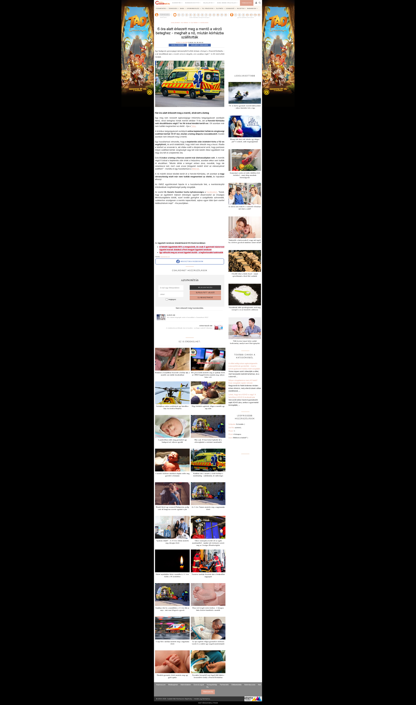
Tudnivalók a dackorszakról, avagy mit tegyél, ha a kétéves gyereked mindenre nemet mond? (244, 241)
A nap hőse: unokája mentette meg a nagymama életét (172, 642)
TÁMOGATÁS (247, 3)
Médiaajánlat (173, 685)
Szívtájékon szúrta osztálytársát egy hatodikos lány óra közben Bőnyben (172, 407)
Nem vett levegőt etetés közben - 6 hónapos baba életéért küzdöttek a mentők (208, 609)
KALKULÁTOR (208, 3)
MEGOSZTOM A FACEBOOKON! (191, 261)
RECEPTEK (241, 8)
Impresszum (161, 685)
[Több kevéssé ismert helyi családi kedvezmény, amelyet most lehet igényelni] (244, 328)
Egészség (204, 22)
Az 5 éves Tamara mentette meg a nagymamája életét (208, 508)
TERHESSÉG (173, 8)
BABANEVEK (251, 8)
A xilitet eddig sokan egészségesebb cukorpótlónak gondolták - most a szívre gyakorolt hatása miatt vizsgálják (244, 366)
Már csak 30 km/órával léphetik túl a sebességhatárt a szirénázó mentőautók (208, 441)
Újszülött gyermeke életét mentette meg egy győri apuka (172, 676)
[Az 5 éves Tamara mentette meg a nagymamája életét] (208, 493)
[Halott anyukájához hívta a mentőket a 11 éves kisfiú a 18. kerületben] (172, 560)
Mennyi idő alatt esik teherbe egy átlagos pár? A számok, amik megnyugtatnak (244, 140)
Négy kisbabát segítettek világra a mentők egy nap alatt (208, 407)
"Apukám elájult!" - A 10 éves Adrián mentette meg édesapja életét (172, 542)
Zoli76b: (235, 427)
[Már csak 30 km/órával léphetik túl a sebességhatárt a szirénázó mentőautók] (208, 426)
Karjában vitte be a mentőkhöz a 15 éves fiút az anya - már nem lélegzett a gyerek (172, 609)
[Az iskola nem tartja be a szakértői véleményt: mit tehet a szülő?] (244, 194)
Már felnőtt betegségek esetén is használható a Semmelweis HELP (187, 317)
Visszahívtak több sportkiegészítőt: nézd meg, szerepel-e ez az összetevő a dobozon (245, 308)
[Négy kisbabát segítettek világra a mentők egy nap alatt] (208, 392)
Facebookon (211, 192)
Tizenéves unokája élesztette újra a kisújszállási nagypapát (208, 575)
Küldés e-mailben (199, 45)
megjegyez (172, 299)
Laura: (238, 438)
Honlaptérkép (212, 685)
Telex (193, 126)
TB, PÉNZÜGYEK (208, 8)
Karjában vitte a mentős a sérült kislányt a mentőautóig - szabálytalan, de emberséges (208, 474)
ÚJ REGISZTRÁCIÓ (205, 297)
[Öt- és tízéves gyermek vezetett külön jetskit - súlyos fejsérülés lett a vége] (244, 93)
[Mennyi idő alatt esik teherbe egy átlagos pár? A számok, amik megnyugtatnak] (244, 126)
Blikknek (195, 169)
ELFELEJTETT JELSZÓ (205, 292)
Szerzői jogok (198, 685)
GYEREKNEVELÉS (193, 8)
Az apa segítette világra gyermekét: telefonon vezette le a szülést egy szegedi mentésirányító (208, 642)
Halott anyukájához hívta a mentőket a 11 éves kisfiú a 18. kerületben (172, 575)
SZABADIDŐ (230, 8)
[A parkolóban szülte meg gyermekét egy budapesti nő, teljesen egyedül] (172, 426)
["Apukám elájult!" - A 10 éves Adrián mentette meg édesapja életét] (172, 527)
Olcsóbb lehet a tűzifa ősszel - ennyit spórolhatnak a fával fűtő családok (245, 275)
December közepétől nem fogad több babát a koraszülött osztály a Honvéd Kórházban (208, 676)
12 (225, 15)
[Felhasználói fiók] (256, 2)
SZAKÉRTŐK (176, 3)
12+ (259, 15)
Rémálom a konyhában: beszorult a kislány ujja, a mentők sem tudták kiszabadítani (172, 374)
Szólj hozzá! (177, 45)
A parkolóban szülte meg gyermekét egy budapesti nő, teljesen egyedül (172, 441)
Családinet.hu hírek (179, 22)
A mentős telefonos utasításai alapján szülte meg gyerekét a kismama (172, 474)
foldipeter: (236, 424)
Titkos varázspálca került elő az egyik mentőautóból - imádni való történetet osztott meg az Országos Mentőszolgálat (208, 543)
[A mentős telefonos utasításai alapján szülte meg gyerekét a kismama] (172, 460)
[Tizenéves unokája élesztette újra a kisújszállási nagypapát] (208, 560)
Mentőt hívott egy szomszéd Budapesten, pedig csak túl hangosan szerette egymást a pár (172, 508)
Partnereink (224, 685)
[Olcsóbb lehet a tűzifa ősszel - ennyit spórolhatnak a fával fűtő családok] (244, 261)
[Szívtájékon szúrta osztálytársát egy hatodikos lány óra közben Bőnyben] (172, 392)
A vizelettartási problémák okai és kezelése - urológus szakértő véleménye (189, 328)
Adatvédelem (185, 685)
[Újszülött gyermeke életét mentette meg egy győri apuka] (172, 661)
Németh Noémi (182, 42)
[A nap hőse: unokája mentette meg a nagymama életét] (172, 628)
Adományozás (249, 685)
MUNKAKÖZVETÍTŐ (192, 3)
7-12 (255, 15)
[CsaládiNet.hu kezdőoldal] (162, 3)
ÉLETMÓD (219, 8)
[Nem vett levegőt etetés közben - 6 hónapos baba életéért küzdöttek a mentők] (208, 594)
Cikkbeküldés (236, 685)
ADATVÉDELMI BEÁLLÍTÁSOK (208, 703)
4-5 (247, 15)
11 (221, 15)
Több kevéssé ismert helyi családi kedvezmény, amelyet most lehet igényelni (245, 342)
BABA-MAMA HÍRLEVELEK (226, 3)
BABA (182, 8)
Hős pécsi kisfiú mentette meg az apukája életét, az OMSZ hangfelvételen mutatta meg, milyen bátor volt (208, 375)
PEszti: (231, 431)
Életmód (194, 22)
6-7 (251, 15)
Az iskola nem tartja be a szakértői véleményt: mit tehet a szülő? (244, 207)
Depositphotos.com (165, 256)
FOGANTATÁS (161, 8)
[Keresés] (259, 2)
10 (218, 15)
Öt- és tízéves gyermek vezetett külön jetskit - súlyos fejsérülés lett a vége (245, 107)
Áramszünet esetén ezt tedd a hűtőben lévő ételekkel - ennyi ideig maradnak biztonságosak (245, 175)
